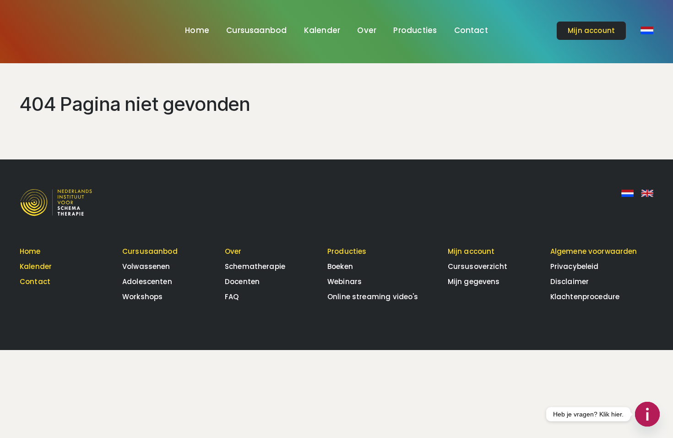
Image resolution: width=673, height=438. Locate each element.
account (591, 30)
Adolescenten (147, 281)
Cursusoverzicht (477, 266)
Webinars (344, 281)
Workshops (142, 296)
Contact (471, 30)
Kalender (322, 30)
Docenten (242, 281)
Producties (415, 30)
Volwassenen (146, 266)
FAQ (232, 296)
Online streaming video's (372, 296)
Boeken (340, 266)
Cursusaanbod (256, 30)
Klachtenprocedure (585, 296)
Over (366, 30)
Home (197, 30)
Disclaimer (569, 281)
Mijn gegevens (474, 281)
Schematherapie (255, 266)
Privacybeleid (574, 266)
